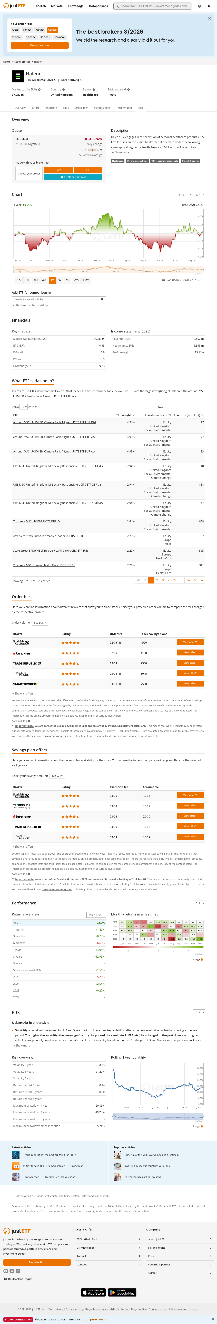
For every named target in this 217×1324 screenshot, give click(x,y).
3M (36, 280)
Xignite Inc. (65, 1196)
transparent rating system (57, 736)
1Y (52, 280)
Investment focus (156, 415)
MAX (86, 280)
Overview (20, 108)
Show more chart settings (32, 305)
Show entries (24, 407)
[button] (102, 299)
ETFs (66, 108)
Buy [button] (58, 169)
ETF (15, 415)
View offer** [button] (190, 642)
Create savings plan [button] (75, 177)
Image (196, 959)
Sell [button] (88, 169)
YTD (76, 280)
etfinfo (53, 1196)
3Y (59, 280)
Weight (126, 415)
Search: (162, 407)
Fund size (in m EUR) (187, 415)
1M (27, 280)
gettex (75, 1196)
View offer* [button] (190, 652)
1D (19, 280)
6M (44, 280)
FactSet (85, 1196)
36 (188, 580)
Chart (35, 108)
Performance (124, 108)
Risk (140, 108)
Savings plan (102, 108)
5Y (67, 280)
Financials (51, 108)
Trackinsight (42, 1196)
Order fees (81, 108)
